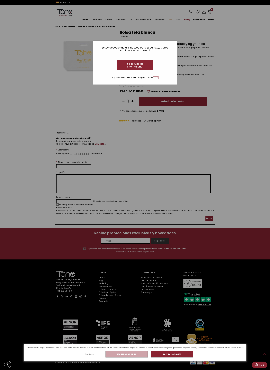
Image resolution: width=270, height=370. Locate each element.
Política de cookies (237, 348)
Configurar (90, 354)
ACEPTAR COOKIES (172, 354)
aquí (156, 78)
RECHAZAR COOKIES (126, 354)
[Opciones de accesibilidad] (7, 364)
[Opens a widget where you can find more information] (259, 365)
